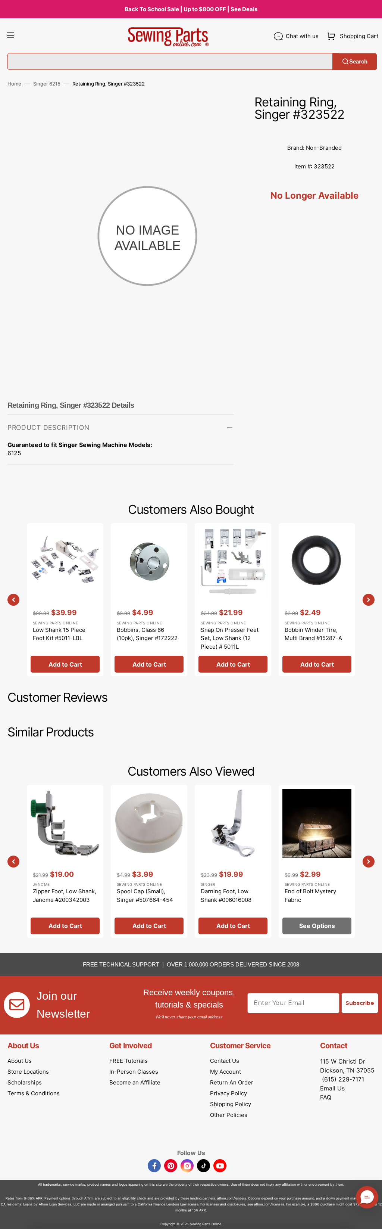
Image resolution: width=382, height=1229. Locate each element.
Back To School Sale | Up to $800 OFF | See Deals (191, 9)
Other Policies (228, 1114)
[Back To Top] (370, 1217)
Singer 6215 (46, 84)
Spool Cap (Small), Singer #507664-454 (145, 895)
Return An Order (231, 1082)
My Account (225, 1071)
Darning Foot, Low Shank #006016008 (226, 895)
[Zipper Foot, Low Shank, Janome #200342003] (65, 861)
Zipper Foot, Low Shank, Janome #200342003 (64, 895)
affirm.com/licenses (269, 1204)
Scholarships (24, 1082)
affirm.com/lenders (231, 1198)
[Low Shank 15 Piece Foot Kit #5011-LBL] (65, 599)
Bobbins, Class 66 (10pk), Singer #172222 (147, 634)
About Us (19, 1060)
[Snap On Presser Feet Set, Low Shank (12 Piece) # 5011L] (233, 599)
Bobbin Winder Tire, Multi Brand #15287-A (313, 634)
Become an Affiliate (134, 1082)
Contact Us (224, 1060)
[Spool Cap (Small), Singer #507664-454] (149, 861)
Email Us (332, 1088)
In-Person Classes (133, 1071)
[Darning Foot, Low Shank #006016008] (233, 861)
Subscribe (359, 1003)
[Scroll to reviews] (314, 131)
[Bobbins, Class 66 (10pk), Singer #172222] (149, 599)
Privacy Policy (228, 1093)
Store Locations (28, 1071)
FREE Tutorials (128, 1060)
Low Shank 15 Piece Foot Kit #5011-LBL (59, 634)
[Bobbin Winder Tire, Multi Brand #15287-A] (317, 599)
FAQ (325, 1097)
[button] (10, 36)
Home (14, 84)
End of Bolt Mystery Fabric (310, 895)
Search (358, 61)
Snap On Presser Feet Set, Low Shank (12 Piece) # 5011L (230, 638)
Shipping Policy (230, 1104)
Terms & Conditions (33, 1093)
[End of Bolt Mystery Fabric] (317, 861)
